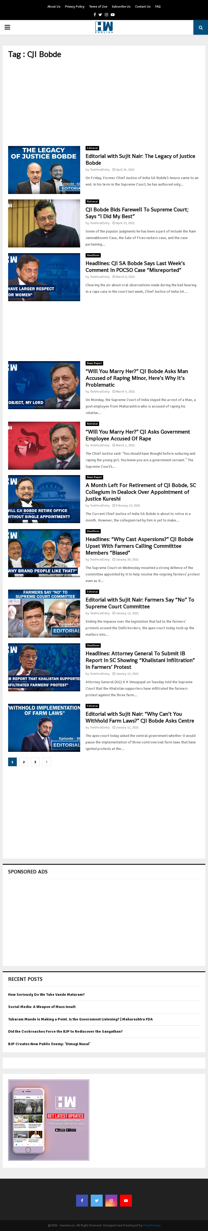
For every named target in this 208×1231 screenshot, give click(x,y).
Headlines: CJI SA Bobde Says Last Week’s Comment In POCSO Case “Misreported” (135, 266)
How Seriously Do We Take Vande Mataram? (46, 994)
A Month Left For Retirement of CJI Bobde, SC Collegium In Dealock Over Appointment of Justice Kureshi (141, 492)
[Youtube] (126, 1201)
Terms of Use (98, 7)
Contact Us (143, 7)
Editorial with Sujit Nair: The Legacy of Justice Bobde (140, 159)
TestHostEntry (100, 170)
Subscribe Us (121, 7)
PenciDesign (152, 1225)
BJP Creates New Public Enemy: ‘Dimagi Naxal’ (49, 1044)
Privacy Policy (74, 7)
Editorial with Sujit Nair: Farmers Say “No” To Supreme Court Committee (140, 603)
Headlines (93, 255)
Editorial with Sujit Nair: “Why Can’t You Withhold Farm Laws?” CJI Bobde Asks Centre (140, 717)
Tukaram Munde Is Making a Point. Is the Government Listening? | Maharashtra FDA (80, 1019)
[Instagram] (111, 1201)
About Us (53, 7)
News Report (94, 363)
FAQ (158, 7)
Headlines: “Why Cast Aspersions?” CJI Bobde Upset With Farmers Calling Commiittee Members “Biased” (139, 546)
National (92, 201)
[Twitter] (97, 1201)
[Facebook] (82, 1201)
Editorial (92, 148)
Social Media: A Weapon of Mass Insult (42, 1006)
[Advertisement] (104, 103)
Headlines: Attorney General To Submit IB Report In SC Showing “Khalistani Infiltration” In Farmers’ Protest (140, 660)
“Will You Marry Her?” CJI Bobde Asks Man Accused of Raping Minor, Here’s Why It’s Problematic (137, 378)
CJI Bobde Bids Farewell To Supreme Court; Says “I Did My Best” (137, 213)
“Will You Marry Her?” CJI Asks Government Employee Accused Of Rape (138, 435)
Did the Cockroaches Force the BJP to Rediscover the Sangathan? (65, 1031)
